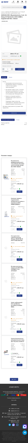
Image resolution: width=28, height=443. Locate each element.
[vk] (18, 425)
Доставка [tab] (4, 77)
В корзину (20, 69)
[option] (14, 37)
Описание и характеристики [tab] (8, 119)
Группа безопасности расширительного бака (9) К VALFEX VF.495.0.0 (17, 340)
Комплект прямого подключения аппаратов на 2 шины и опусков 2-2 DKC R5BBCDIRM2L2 (17, 201)
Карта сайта (13, 400)
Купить (19, 191)
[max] (14, 425)
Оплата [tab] (10, 77)
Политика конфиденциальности (13, 398)
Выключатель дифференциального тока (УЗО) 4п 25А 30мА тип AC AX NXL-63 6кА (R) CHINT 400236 (17, 163)
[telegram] (10, 425)
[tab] (18, 120)
